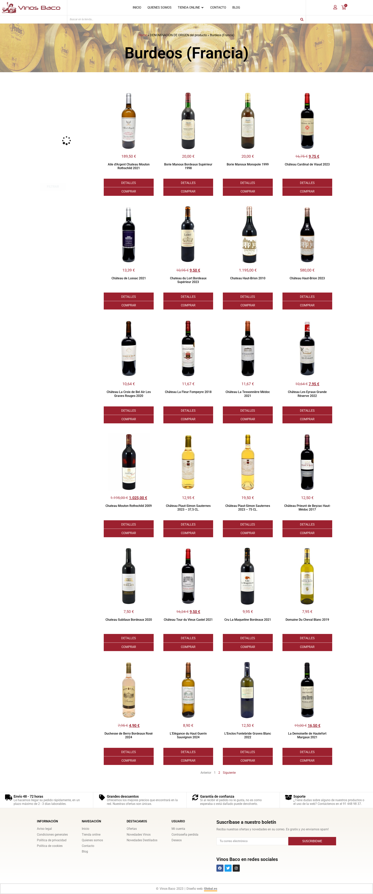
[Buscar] (302, 19)
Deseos (177, 840)
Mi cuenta (178, 829)
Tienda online (91, 834)
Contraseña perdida (185, 834)
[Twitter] (228, 868)
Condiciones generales (52, 834)
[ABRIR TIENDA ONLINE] (202, 7)
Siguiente (229, 772)
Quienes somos (92, 840)
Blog (85, 851)
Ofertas (132, 829)
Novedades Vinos (139, 834)
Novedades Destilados (142, 840)
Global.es (210, 888)
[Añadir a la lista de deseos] (151, 95)
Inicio (85, 829)
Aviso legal (44, 829)
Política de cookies (50, 846)
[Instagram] (236, 868)
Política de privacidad (51, 840)
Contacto (88, 846)
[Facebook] (219, 868)
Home (143, 35)
